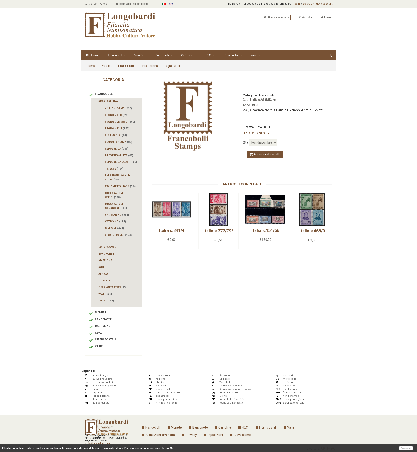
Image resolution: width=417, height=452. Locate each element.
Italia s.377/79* (218, 230)
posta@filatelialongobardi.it (134, 3)
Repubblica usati (121, 162)
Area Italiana (149, 66)
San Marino (117, 214)
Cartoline (187, 55)
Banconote (163, 55)
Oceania (104, 280)
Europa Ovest (108, 246)
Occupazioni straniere (116, 206)
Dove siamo (243, 435)
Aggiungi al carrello (267, 154)
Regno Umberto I (120, 121)
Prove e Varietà (119, 155)
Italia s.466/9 (312, 230)
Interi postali (231, 55)
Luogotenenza (118, 142)
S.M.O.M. (114, 228)
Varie (254, 55)
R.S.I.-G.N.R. (116, 135)
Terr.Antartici (112, 287)
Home (95, 55)
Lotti (106, 300)
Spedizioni (215, 435)
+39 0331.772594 (98, 3)
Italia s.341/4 (171, 230)
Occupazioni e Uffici (115, 195)
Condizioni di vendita (160, 435)
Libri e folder (118, 235)
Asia (101, 267)
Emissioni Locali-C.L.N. (117, 177)
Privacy (192, 435)
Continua (406, 448)
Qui (172, 448)
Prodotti (106, 66)
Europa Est (106, 253)
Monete (139, 55)
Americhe (105, 260)
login (297, 3)
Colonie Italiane (120, 186)
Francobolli (115, 55)
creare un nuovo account (317, 3)
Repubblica (116, 148)
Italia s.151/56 (265, 230)
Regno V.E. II (116, 115)
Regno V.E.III (172, 66)
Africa (103, 273)
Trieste (114, 168)
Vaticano (115, 221)
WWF (105, 294)
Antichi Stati (118, 108)
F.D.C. (208, 55)
